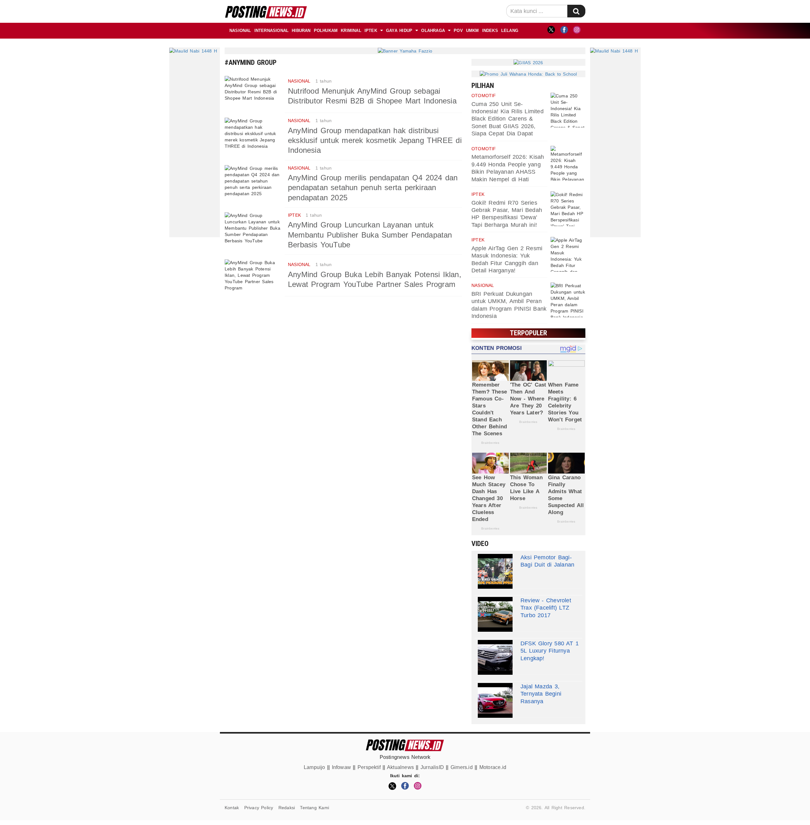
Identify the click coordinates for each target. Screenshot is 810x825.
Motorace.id (492, 767)
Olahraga (433, 30)
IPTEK (370, 30)
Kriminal (351, 30)
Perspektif (369, 767)
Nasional (240, 30)
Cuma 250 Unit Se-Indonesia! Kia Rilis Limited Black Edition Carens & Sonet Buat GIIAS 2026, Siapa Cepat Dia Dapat (507, 119)
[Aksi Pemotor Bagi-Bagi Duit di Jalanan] (495, 571)
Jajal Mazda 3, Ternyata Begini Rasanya (540, 693)
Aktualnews (400, 767)
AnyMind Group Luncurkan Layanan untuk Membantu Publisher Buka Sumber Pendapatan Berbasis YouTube (370, 234)
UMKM (472, 30)
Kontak (232, 807)
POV (458, 30)
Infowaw (341, 767)
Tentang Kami (314, 807)
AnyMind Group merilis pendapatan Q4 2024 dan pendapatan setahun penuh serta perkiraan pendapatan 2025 (373, 187)
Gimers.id (462, 767)
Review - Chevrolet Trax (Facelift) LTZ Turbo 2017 (545, 607)
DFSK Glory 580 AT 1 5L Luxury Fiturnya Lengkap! (549, 650)
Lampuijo (314, 767)
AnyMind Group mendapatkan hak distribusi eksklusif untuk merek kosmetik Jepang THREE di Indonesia (375, 140)
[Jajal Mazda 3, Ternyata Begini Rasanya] (495, 700)
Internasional (271, 30)
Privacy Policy (258, 807)
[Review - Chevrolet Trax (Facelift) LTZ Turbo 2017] (495, 614)
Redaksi (286, 807)
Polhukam (326, 30)
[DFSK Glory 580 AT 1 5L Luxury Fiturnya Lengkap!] (495, 657)
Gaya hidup (399, 30)
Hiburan (301, 30)
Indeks (490, 30)
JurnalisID (432, 767)
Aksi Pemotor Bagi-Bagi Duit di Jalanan (547, 561)
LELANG (509, 30)
